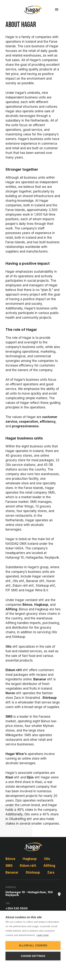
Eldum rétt (28, 865)
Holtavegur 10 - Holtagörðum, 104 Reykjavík (29, 893)
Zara (50, 872)
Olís (47, 859)
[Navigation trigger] (56, 9)
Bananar (12, 872)
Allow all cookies (33, 945)
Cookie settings (33, 956)
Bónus (10, 859)
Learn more (43, 935)
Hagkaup (30, 859)
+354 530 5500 (17, 908)
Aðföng (49, 865)
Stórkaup (33, 872)
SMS (9, 865)
